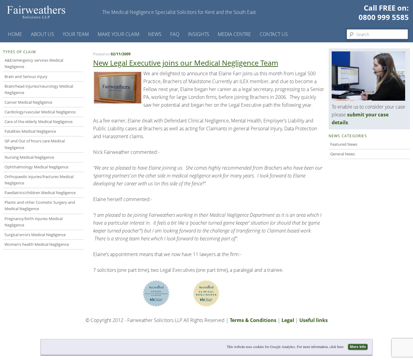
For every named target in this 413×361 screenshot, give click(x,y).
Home (15, 34)
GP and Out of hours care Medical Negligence (35, 144)
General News (342, 154)
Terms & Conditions (253, 320)
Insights (198, 34)
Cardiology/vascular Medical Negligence (40, 112)
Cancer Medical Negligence (28, 102)
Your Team (76, 34)
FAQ (174, 34)
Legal (287, 320)
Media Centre (234, 34)
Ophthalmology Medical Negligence (36, 167)
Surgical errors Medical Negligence (35, 234)
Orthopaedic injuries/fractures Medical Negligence (39, 180)
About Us (42, 34)
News (154, 34)
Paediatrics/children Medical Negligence (40, 192)
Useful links (313, 320)
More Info (358, 347)
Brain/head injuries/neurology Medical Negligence (39, 89)
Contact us (274, 34)
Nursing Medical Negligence (29, 157)
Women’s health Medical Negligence (37, 244)
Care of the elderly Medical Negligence (39, 121)
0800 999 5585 (384, 17)
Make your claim (118, 34)
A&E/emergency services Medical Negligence (34, 63)
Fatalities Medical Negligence (30, 131)
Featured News (343, 144)
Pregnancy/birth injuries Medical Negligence (34, 222)
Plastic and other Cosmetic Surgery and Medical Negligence (40, 205)
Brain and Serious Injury (26, 76)
